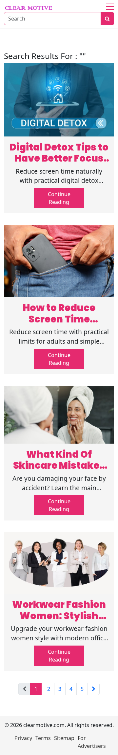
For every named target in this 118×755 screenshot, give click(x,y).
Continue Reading (59, 198)
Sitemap (64, 738)
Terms (43, 738)
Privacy (23, 738)
